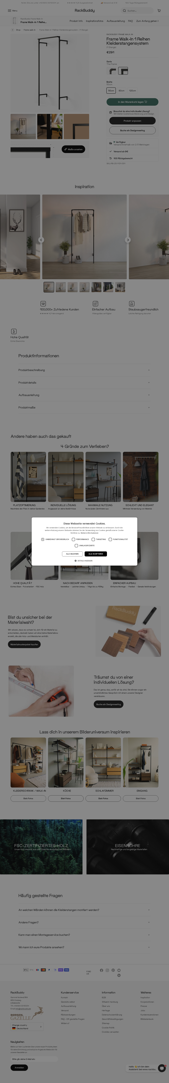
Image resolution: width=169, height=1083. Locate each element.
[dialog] (84, 541)
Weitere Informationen (89, 533)
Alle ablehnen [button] (72, 554)
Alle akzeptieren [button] (96, 554)
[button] (85, 560)
